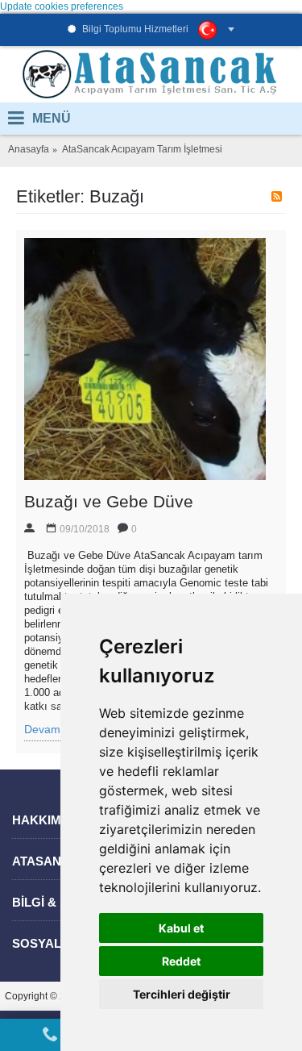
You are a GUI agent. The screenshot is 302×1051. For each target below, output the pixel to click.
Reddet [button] (181, 961)
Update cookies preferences (61, 6)
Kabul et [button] (181, 928)
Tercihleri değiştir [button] (181, 994)
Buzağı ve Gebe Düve (108, 501)
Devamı (44, 730)
